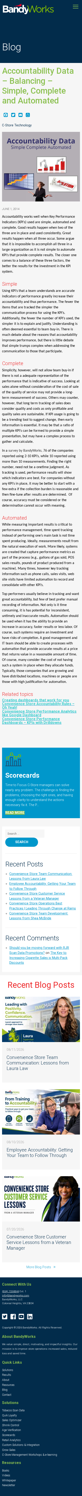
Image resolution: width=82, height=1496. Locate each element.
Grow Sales (8, 1450)
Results (6, 1375)
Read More (15, 813)
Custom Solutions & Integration (21, 1445)
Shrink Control (10, 1425)
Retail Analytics (11, 1440)
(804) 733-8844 (10, 1291)
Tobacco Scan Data (13, 1410)
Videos (6, 1475)
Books (5, 1470)
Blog (5, 1389)
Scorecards (8, 1435)
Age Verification (11, 1430)
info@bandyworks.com (15, 1295)
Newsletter (8, 1485)
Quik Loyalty (9, 1415)
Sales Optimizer (11, 1420)
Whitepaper (9, 1480)
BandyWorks (28, 9)
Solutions (7, 1370)
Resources (8, 1385)
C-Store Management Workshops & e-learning (29, 1454)
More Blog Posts (39, 1267)
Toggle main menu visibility (75, 6)
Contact (6, 1394)
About (5, 1380)
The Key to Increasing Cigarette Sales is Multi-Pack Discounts (38, 958)
